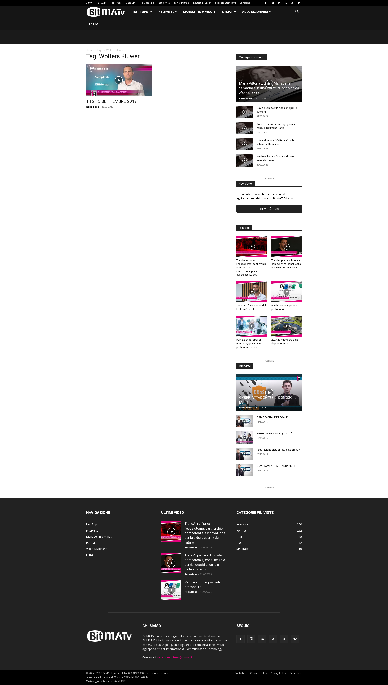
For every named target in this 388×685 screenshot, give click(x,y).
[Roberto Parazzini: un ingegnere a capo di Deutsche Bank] (244, 128)
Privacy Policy (278, 673)
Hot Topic (141, 12)
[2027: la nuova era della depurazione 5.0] (286, 326)
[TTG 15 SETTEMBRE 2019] (119, 80)
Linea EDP (130, 2)
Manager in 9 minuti (199, 12)
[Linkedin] (279, 3)
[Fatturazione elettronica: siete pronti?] (244, 454)
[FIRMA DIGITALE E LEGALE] (244, 421)
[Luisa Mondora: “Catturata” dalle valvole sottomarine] (244, 144)
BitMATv (102, 2)
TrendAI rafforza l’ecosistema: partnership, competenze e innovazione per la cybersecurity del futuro (205, 533)
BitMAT (90, 2)
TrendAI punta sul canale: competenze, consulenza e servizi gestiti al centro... (286, 264)
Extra (93, 24)
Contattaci (245, 2)
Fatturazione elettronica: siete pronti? (278, 449)
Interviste (166, 12)
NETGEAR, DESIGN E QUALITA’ (274, 433)
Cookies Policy (258, 673)
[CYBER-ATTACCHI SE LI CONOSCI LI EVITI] (269, 392)
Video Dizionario (255, 12)
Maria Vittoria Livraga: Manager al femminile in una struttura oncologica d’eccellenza (269, 88)
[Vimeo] (299, 3)
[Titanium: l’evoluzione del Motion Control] (251, 291)
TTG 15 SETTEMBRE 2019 (111, 101)
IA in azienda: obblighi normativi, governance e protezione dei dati (250, 343)
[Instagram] (272, 3)
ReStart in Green (202, 2)
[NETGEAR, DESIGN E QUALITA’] (244, 437)
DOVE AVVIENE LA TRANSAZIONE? (277, 465)
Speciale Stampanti (225, 2)
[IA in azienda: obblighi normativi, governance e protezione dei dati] (251, 326)
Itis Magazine (147, 2)
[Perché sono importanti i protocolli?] (286, 291)
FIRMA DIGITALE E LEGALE (272, 417)
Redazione (92, 106)
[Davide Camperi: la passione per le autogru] (244, 112)
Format (227, 12)
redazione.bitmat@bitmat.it (175, 657)
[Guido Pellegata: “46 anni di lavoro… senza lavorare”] (244, 160)
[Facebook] (266, 3)
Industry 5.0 (164, 2)
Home (89, 50)
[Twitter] (292, 3)
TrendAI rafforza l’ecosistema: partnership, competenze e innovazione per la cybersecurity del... (251, 267)
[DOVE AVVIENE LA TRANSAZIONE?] (244, 470)
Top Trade (116, 2)
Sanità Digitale (181, 2)
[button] (297, 12)
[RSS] (286, 3)
